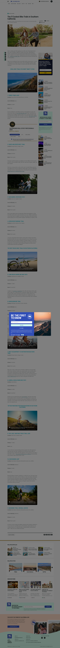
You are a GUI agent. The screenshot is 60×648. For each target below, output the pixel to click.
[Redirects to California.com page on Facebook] (23, 334)
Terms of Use (18, 332)
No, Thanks (21, 328)
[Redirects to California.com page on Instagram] (21, 334)
